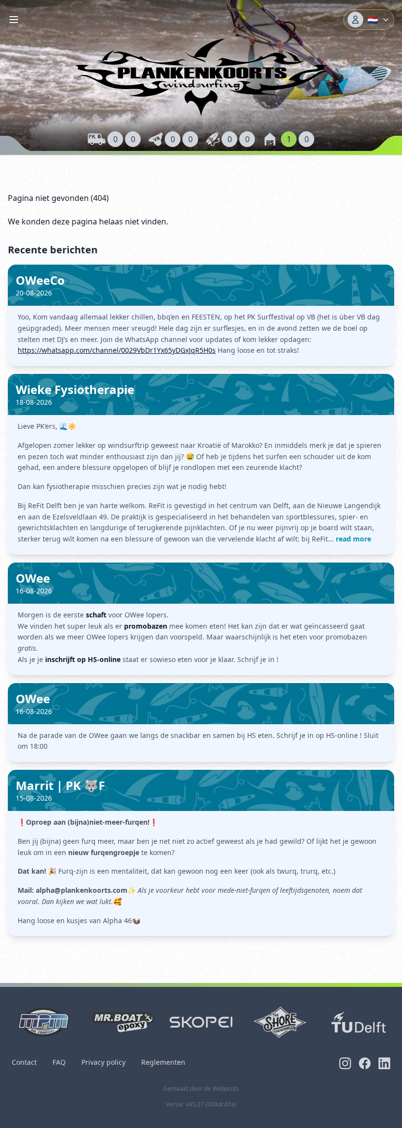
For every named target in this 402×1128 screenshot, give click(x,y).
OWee (33, 578)
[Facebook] (365, 1063)
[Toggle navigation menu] (14, 19)
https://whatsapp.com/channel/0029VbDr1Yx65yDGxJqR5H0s (117, 350)
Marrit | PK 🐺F (60, 785)
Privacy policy (103, 1062)
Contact (24, 1062)
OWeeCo (40, 280)
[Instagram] (345, 1063)
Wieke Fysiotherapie (75, 389)
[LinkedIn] (384, 1063)
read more (353, 538)
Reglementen (163, 1062)
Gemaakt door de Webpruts (201, 1088)
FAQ (59, 1062)
